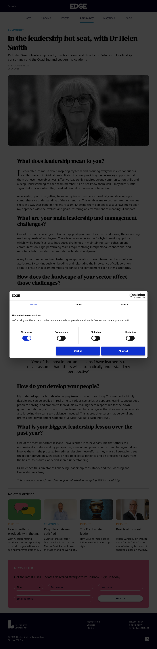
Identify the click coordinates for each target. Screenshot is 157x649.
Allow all (123, 351)
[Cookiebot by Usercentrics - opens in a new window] (131, 295)
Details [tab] (78, 304)
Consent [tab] (32, 304)
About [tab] (124, 304)
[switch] (61, 338)
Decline (78, 351)
